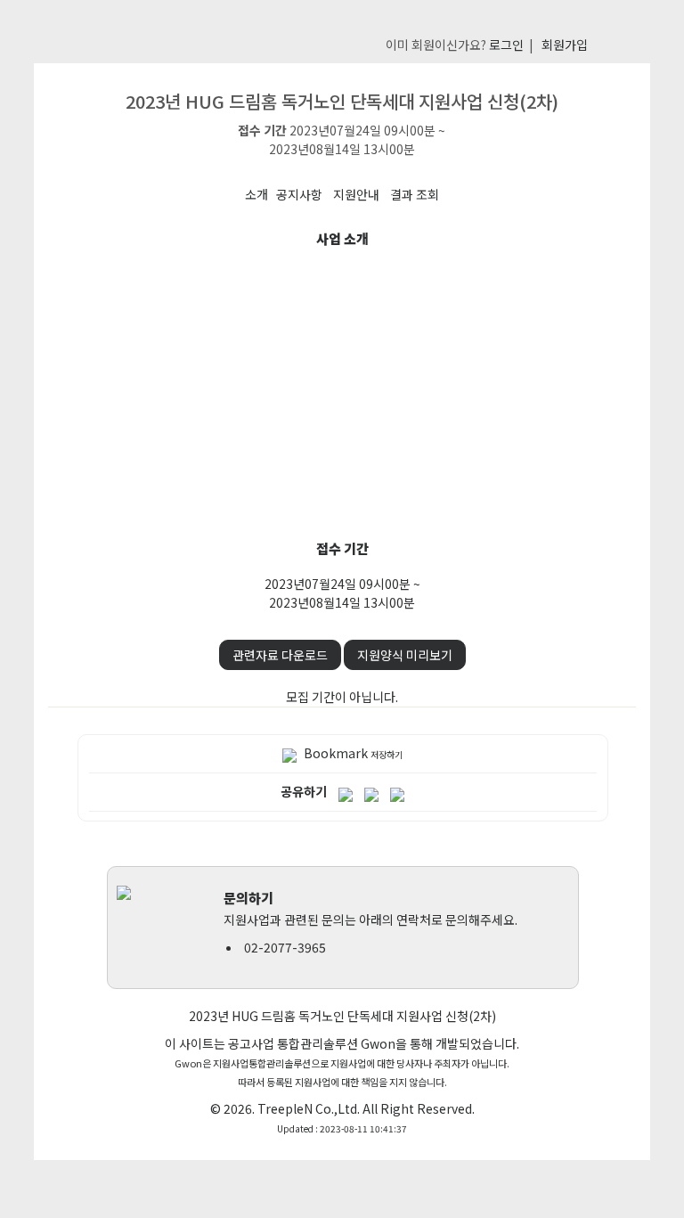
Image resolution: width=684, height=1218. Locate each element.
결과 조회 (414, 194)
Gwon (378, 1043)
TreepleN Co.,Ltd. (308, 1108)
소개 (256, 194)
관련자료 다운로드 (280, 655)
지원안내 (356, 194)
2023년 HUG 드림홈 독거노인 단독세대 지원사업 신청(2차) (342, 1016)
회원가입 (565, 44)
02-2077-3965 (285, 947)
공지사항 (299, 194)
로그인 (506, 44)
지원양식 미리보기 (404, 655)
